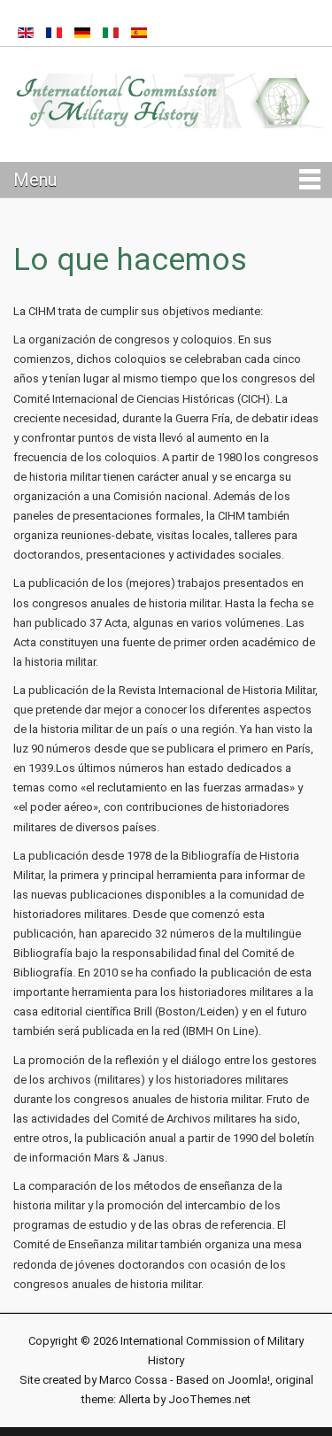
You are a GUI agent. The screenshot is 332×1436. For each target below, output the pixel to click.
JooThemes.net (209, 1399)
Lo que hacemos (130, 260)
